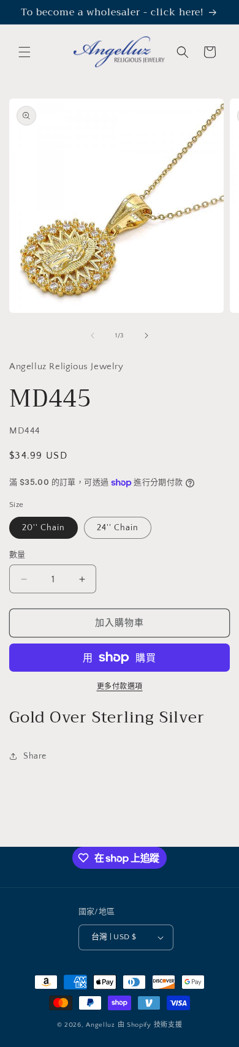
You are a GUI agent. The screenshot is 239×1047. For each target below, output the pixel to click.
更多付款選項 (120, 687)
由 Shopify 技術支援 (150, 1025)
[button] (24, 52)
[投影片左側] (92, 335)
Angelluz (101, 1025)
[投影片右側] (146, 335)
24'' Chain (117, 528)
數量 (17, 554)
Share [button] (35, 756)
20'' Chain (43, 528)
